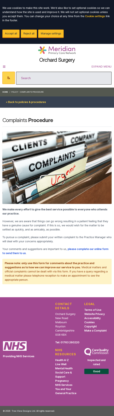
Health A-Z (62, 360)
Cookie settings (95, 16)
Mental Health (64, 368)
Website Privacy (94, 314)
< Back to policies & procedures (26, 102)
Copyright (90, 326)
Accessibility (92, 318)
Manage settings (51, 33)
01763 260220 (70, 342)
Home (5, 92)
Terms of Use (92, 309)
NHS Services (63, 384)
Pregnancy (62, 380)
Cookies (89, 322)
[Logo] (57, 50)
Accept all (11, 33)
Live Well (60, 364)
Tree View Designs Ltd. (24, 411)
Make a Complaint (95, 330)
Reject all (28, 33)
